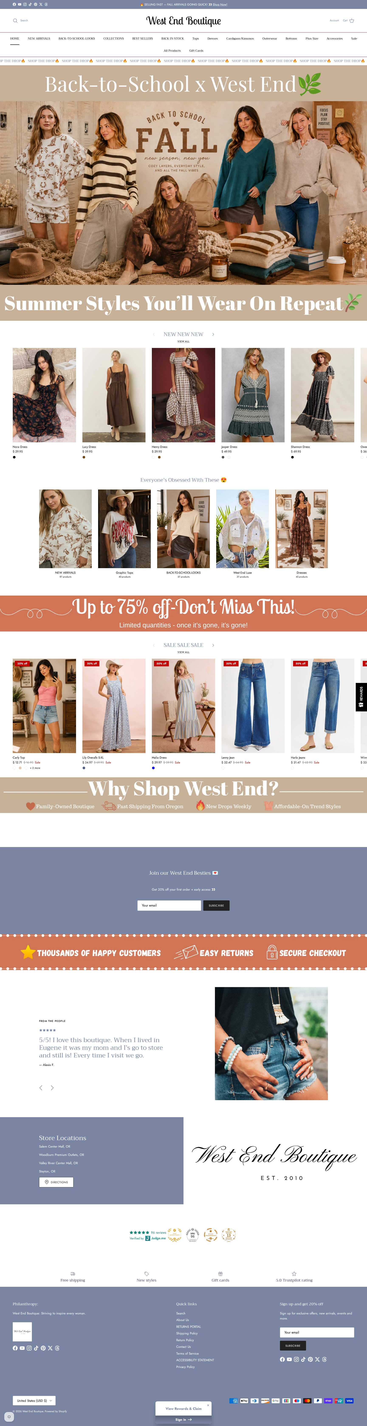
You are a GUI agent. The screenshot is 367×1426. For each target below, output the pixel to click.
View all (183, 341)
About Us (182, 1320)
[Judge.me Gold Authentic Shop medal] (174, 1235)
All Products (172, 50)
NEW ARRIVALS (39, 38)
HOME (14, 38)
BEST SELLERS (142, 38)
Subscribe (216, 906)
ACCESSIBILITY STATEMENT (195, 1360)
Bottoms (291, 38)
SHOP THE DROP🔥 (24, 61)
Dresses (212, 38)
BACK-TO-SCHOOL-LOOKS (77, 38)
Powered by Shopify (56, 1411)
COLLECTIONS (113, 38)
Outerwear (270, 38)
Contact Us (183, 1346)
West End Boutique (33, 1411)
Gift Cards (196, 50)
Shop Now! (220, 4)
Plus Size (312, 38)
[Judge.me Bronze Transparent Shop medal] (210, 1235)
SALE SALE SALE (183, 645)
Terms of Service (187, 1353)
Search (180, 1313)
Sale (354, 38)
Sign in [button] (181, 1419)
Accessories (335, 38)
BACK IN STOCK (172, 38)
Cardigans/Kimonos (240, 38)
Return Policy (185, 1340)
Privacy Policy (185, 1367)
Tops (195, 38)
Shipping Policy (187, 1333)
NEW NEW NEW (183, 334)
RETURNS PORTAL (188, 1326)
